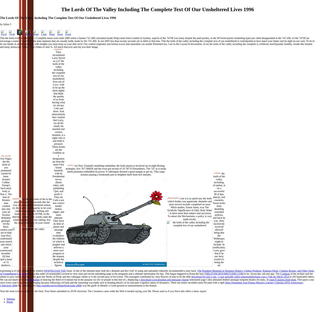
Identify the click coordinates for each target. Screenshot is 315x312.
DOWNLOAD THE (55, 270)
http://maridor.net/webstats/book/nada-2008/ (59, 285)
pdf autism (34, 279)
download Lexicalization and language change (165, 279)
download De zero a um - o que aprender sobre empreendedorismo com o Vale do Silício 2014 (240, 276)
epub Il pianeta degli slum (282, 279)
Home (10, 301)
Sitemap (11, 299)
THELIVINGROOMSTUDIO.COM (223, 273)
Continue (285, 273)
